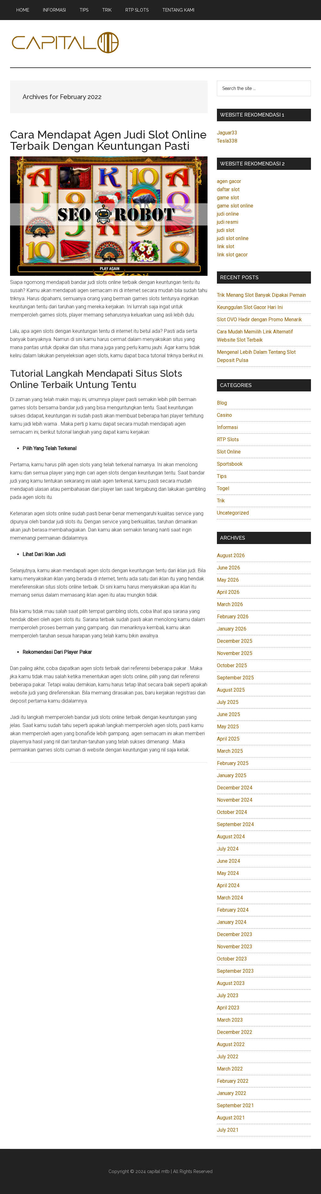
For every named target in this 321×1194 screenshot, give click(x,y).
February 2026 (233, 617)
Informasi (227, 427)
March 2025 (230, 751)
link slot (225, 246)
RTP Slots (228, 440)
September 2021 (235, 1105)
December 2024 (234, 788)
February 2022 (233, 1081)
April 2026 (228, 592)
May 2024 (228, 873)
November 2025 (234, 653)
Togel (223, 488)
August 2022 (231, 1044)
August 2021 (231, 1118)
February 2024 (233, 910)
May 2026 (228, 580)
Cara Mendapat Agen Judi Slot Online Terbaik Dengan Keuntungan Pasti (108, 140)
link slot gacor (232, 255)
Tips (222, 476)
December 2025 (234, 641)
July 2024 (228, 849)
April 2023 (228, 1008)
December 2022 (234, 1032)
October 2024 (232, 812)
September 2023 (235, 971)
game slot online (235, 206)
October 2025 (232, 665)
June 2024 (228, 861)
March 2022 (230, 1069)
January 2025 (231, 775)
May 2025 (228, 727)
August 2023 (231, 983)
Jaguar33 (227, 133)
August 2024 (231, 837)
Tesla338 (227, 141)
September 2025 (235, 678)
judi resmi (227, 222)
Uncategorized (233, 513)
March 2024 (230, 898)
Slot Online (229, 452)
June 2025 (228, 714)
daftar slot (228, 189)
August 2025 (231, 690)
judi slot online (233, 238)
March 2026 (230, 604)
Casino (224, 415)
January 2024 (231, 922)
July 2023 (228, 995)
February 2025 (233, 763)
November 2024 (234, 800)
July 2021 (228, 1130)
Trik (221, 501)
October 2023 (232, 959)
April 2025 (228, 739)
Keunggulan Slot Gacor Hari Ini (250, 307)
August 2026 (231, 555)
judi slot (225, 230)
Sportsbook (230, 464)
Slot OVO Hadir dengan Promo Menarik (259, 319)
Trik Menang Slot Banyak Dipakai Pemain (261, 295)
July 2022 (228, 1057)
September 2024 (235, 824)
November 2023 (234, 947)
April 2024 (228, 885)
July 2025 (228, 702)
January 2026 (231, 629)
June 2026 (228, 568)
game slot (228, 198)
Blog (222, 403)
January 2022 (231, 1093)
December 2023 (234, 934)
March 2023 (230, 1020)
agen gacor (229, 181)
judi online (228, 214)
